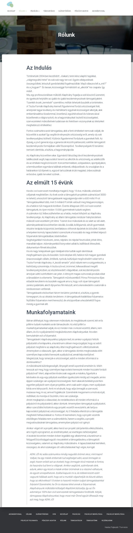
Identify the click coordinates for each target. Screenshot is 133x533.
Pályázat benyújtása (93, 514)
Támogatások (49, 11)
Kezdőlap (11, 11)
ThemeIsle (123, 527)
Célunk (29, 514)
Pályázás (34, 11)
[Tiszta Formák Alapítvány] (10, 4)
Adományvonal (98, 11)
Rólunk (22, 11)
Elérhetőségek (65, 11)
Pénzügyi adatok (81, 11)
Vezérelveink (107, 520)
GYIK (54, 514)
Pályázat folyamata (29, 520)
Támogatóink (91, 520)
